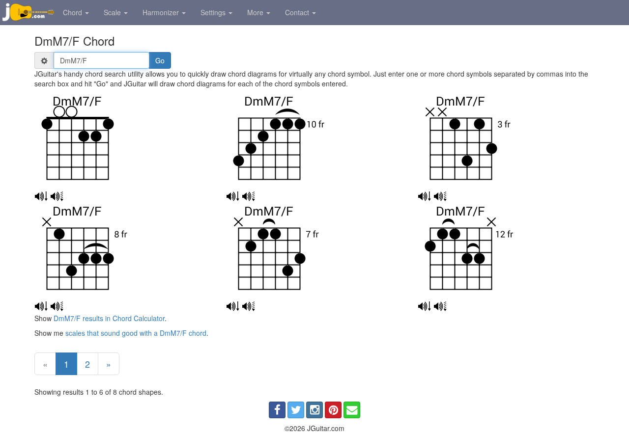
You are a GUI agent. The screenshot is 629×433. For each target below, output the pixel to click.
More (256, 12)
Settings (214, 12)
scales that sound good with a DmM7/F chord (135, 333)
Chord (73, 12)
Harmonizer (162, 12)
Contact (298, 12)
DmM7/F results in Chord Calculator (109, 318)
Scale (113, 12)
